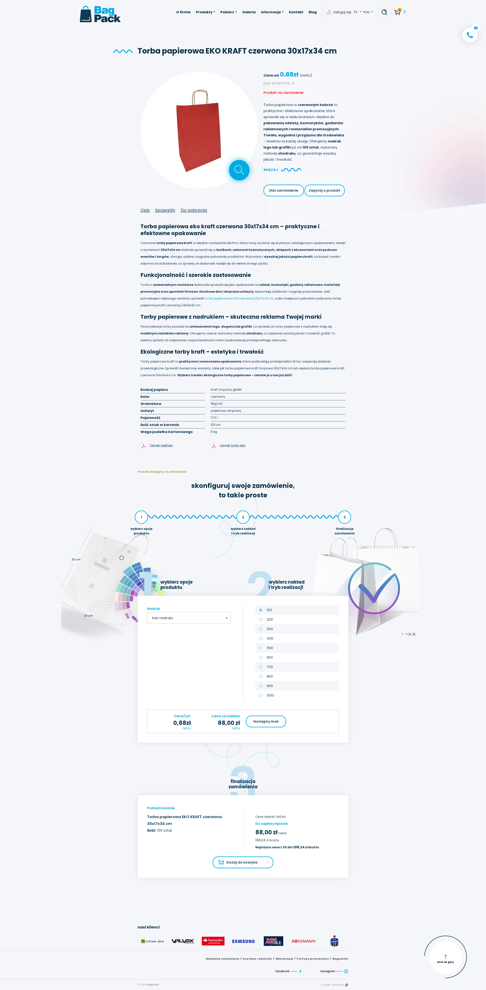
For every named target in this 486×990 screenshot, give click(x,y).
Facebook (282, 971)
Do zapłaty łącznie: (271, 823)
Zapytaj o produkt (324, 190)
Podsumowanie (161, 808)
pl (356, 12)
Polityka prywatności (313, 959)
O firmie (183, 12)
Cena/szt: (182, 716)
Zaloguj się (342, 12)
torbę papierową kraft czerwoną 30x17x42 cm (239, 298)
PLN (366, 12)
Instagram (328, 971)
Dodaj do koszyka (242, 862)
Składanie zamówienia (222, 959)
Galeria (249, 12)
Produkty (204, 12)
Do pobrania (194, 210)
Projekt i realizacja (333, 985)
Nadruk (153, 608)
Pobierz (227, 12)
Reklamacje (284, 959)
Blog (313, 12)
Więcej (271, 169)
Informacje (271, 12)
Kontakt (296, 12)
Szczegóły (165, 210)
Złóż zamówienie (283, 190)
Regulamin (341, 959)
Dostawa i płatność (257, 959)
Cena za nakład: (226, 716)
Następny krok (266, 721)
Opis (145, 210)
